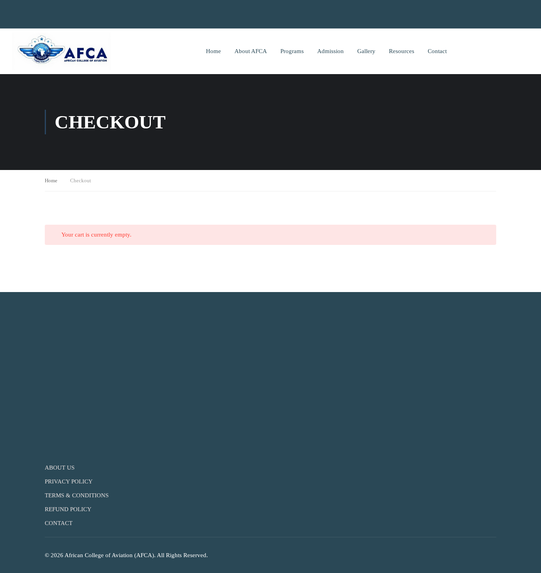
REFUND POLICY (68, 509)
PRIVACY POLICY (69, 481)
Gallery (366, 51)
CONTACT (58, 523)
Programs (292, 51)
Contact (437, 51)
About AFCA (250, 51)
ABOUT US (59, 467)
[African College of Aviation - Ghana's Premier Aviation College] (61, 51)
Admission (330, 51)
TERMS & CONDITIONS (77, 495)
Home (213, 51)
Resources (401, 51)
